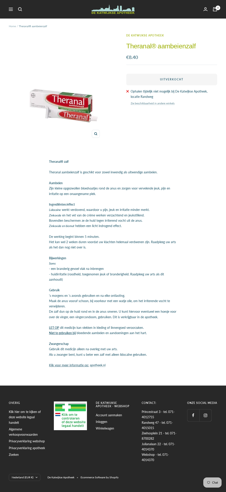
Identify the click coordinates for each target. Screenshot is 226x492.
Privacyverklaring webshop (27, 441)
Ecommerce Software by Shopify (100, 477)
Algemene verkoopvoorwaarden (23, 431)
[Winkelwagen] (215, 9)
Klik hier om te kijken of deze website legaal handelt (25, 417)
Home (12, 26)
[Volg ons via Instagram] (205, 415)
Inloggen (101, 422)
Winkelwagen (105, 428)
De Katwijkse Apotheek (145, 35)
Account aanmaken (109, 415)
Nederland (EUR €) (22, 477)
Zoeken (14, 454)
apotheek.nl (97, 365)
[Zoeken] (20, 9)
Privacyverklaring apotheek (27, 448)
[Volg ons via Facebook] (193, 415)
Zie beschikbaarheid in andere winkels (153, 103)
